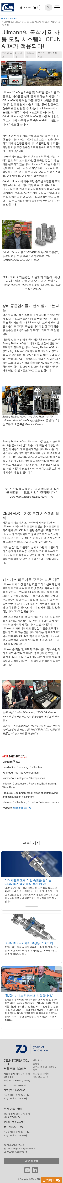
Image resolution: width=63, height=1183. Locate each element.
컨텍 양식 (33, 1161)
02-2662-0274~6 (15, 1145)
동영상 (36, 1063)
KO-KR (27, 7)
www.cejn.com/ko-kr (17, 1151)
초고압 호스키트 (41, 1073)
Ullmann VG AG (22, 807)
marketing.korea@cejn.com (21, 1148)
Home (4, 18)
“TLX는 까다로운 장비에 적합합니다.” (29, 995)
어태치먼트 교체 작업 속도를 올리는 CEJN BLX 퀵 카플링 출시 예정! (28, 882)
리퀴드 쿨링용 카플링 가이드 (45, 1068)
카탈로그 (37, 1060)
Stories (13, 18)
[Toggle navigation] (57, 7)
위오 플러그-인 (40, 1076)
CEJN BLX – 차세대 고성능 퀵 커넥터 (29, 943)
